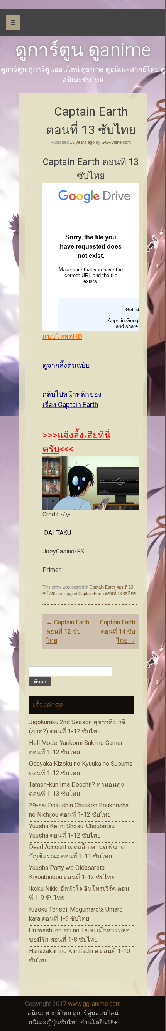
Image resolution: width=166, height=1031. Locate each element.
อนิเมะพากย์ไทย (49, 1013)
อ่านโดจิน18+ (98, 1022)
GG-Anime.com (116, 142)
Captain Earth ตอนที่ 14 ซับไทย (117, 631)
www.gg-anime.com (94, 1003)
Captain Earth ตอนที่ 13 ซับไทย (107, 593)
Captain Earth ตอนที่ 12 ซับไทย (67, 631)
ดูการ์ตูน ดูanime (83, 50)
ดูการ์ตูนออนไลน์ (96, 1013)
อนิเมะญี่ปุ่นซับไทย (54, 1022)
